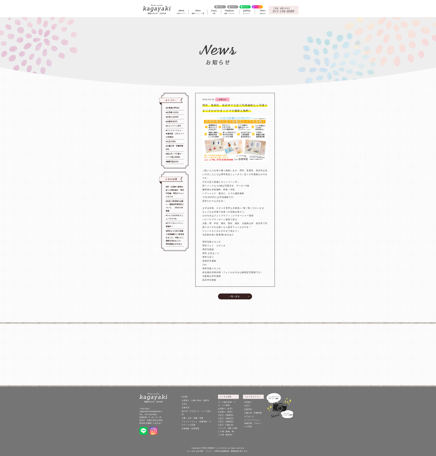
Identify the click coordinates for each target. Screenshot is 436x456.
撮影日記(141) (172, 162)
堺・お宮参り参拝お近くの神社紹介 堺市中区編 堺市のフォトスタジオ (175, 191)
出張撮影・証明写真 (190, 428)
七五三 (185, 404)
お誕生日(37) (172, 121)
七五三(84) (171, 141)
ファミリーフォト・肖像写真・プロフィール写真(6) (175, 133)
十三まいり (249, 416)
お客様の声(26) (173, 108)
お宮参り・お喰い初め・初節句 (195, 400)
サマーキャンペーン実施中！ (174, 224)
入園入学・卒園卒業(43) (174, 147)
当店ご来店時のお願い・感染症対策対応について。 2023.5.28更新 (175, 206)
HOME (185, 397)
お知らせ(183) (172, 117)
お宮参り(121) (172, 112)
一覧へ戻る (234, 296)
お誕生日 (186, 407)
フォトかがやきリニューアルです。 (174, 217)
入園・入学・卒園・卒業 (192, 418)
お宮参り (248, 402)
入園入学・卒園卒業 (253, 413)
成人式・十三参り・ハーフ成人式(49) (174, 155)
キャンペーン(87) (174, 126)
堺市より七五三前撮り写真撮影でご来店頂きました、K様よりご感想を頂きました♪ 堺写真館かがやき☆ (175, 237)
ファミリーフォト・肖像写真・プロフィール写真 (253, 423)
